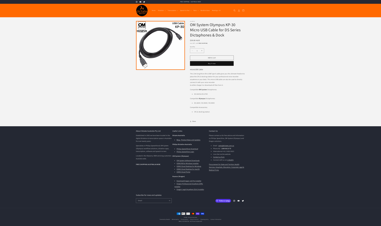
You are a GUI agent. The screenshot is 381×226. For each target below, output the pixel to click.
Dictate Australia (192, 217)
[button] (161, 10)
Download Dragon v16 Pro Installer (189, 181)
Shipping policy (204, 219)
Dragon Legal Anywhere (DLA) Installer (190, 189)
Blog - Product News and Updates (188, 140)
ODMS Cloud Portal (183, 172)
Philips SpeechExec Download (187, 149)
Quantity (192, 47)
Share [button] (194, 121)
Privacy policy (184, 219)
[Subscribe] (169, 200)
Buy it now (212, 63)
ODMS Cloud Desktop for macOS (188, 169)
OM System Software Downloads (188, 161)
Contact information (216, 219)
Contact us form (219, 157)
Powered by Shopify (165, 219)
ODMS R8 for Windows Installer (188, 163)
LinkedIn (230, 160)
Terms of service (194, 219)
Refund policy (175, 219)
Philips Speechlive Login (185, 152)
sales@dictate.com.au (226, 146)
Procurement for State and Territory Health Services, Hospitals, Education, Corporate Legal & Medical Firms (226, 167)
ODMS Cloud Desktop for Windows (189, 166)
